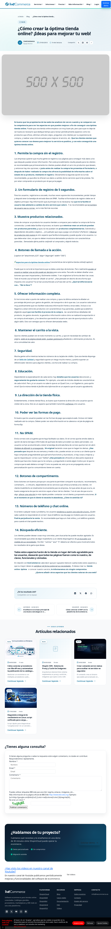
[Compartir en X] (78, 42)
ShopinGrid (43, 905)
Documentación (63, 901)
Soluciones (50, 4)
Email (12, 768)
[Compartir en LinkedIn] (83, 42)
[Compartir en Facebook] (87, 42)
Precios (61, 4)
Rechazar (90, 923)
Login (96, 4)
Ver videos (71, 874)
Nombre (13, 761)
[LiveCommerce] (18, 4)
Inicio (21, 17)
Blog (88, 4)
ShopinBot (43, 901)
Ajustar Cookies (102, 923)
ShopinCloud (44, 894)
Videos (59, 908)
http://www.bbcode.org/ (59, 794)
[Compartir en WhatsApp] (91, 593)
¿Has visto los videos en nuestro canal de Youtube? (29, 870)
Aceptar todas (78, 923)
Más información (75, 4)
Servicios (37, 4)
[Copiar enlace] (91, 42)
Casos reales (61, 898)
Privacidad (78, 905)
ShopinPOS (43, 908)
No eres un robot (17, 800)
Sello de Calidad (26, 359)
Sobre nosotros (80, 894)
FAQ (58, 905)
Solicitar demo (106, 4)
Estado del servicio (81, 901)
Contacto (77, 898)
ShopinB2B (43, 898)
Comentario (14, 775)
